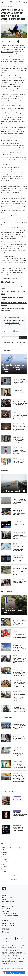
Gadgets (4, 363)
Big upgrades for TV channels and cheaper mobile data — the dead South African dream (19, 697)
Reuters (5, 21)
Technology (16, 423)
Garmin (5, 852)
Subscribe (23, 338)
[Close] (26, 969)
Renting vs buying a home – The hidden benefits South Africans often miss (19, 684)
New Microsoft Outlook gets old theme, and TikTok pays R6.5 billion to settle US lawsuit (20, 571)
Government (16, 378)
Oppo (4, 869)
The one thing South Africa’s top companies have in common (20, 403)
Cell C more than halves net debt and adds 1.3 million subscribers (19, 560)
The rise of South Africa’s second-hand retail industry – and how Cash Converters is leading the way (19, 778)
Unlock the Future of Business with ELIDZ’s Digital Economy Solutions (19, 727)
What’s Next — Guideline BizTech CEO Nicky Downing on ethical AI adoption (20, 815)
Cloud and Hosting (18, 410)
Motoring (15, 389)
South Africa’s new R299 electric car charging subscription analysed (19, 536)
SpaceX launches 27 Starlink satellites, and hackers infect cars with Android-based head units (19, 428)
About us (5, 911)
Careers (5, 920)
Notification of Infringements (8, 926)
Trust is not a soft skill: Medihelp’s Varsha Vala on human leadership (19, 440)
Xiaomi (5, 866)
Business (4, 6)
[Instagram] (21, 938)
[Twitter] (6, 41)
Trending (15, 567)
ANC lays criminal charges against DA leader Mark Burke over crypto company (19, 673)
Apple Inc (4, 45)
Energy (15, 497)
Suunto (5, 864)
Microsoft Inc (16, 49)
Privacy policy (8, 923)
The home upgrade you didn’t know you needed (19, 738)
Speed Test (6, 908)
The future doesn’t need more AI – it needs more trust (18, 829)
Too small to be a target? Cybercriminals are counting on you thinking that (18, 752)
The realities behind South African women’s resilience (19, 799)
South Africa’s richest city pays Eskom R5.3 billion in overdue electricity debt (19, 623)
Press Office (7, 897)
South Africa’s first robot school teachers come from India (19, 461)
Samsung (6, 857)
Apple (4, 854)
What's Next (7, 904)
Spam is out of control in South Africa (19, 581)
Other (4, 871)
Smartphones (17, 630)
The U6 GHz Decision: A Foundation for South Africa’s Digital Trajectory (19, 648)
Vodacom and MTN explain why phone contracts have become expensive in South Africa (19, 636)
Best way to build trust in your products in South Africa (20, 524)
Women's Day (17, 796)
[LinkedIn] (9, 41)
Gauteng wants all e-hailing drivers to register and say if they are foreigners (20, 451)
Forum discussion (20, 342)
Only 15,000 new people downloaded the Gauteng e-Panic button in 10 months (19, 709)
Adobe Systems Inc (7, 51)
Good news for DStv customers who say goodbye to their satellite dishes (19, 548)
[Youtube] (17, 938)
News (4, 895)
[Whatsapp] (10, 938)
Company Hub (7, 906)
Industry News (17, 435)
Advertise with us (9, 913)
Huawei (5, 859)
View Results (14, 879)
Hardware (16, 508)
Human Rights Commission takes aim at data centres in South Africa (20, 416)
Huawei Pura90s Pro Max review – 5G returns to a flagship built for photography (19, 765)
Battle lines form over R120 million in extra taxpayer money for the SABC (19, 660)
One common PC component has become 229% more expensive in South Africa (19, 513)
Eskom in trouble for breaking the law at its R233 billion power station (20, 501)
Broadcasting (17, 543)
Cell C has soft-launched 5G (13, 491)
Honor (5, 861)
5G (3, 489)
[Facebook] (3, 938)
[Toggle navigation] (2, 2)
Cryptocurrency (17, 667)
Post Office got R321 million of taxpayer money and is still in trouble (19, 382)
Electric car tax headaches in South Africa (19, 392)
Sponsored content (10, 916)
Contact (5, 918)
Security (15, 579)
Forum (4, 899)
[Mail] (17, 41)
